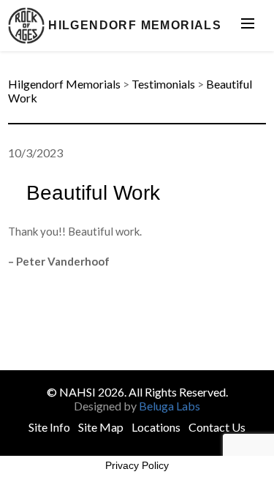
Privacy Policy (137, 465)
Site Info (49, 427)
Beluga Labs (169, 406)
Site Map (100, 427)
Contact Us (217, 427)
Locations (156, 427)
